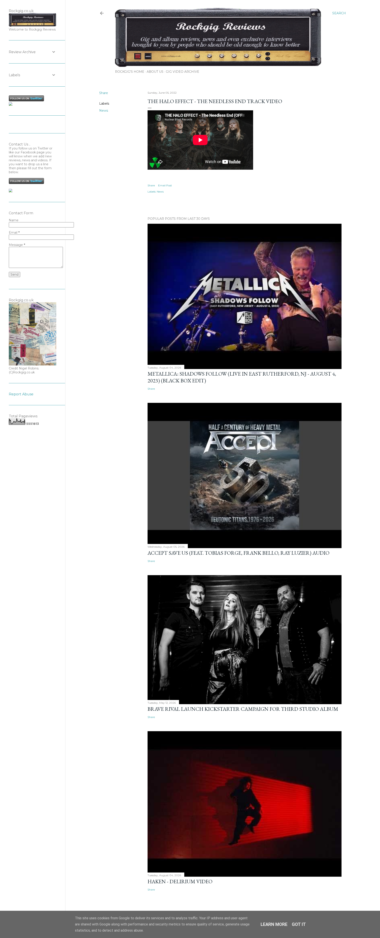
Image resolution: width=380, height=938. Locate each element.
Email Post (165, 185)
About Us (155, 72)
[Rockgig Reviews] (10, 105)
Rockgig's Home (129, 72)
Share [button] (103, 93)
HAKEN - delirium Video (180, 881)
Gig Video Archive (182, 72)
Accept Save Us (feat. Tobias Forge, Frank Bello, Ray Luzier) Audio (238, 552)
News (103, 111)
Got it (299, 924)
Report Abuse (21, 394)
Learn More (274, 924)
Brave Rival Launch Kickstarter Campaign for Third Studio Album (243, 708)
